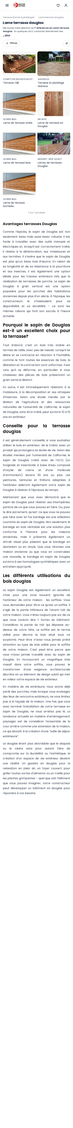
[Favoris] (58, 5)
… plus (6, 35)
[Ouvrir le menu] (7, 5)
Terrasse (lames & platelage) (18, 17)
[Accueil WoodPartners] (19, 5)
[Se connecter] (65, 5)
